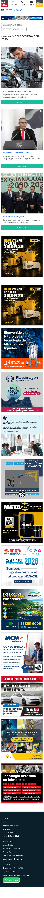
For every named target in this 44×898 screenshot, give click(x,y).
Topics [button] (31, 5)
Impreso (6, 829)
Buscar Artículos (9, 852)
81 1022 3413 (10, 871)
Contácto (6, 864)
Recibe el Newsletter (11, 848)
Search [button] (22, 5)
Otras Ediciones (9, 832)
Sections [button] (13, 5)
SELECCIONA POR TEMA (13, 29)
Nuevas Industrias (10, 825)
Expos (5, 818)
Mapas (5, 822)
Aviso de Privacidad (11, 836)
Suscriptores (8, 841)
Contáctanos (12, 880)
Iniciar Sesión (8, 845)
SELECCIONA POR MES (12, 25)
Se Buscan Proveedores (13, 855)
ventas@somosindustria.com (17, 875)
